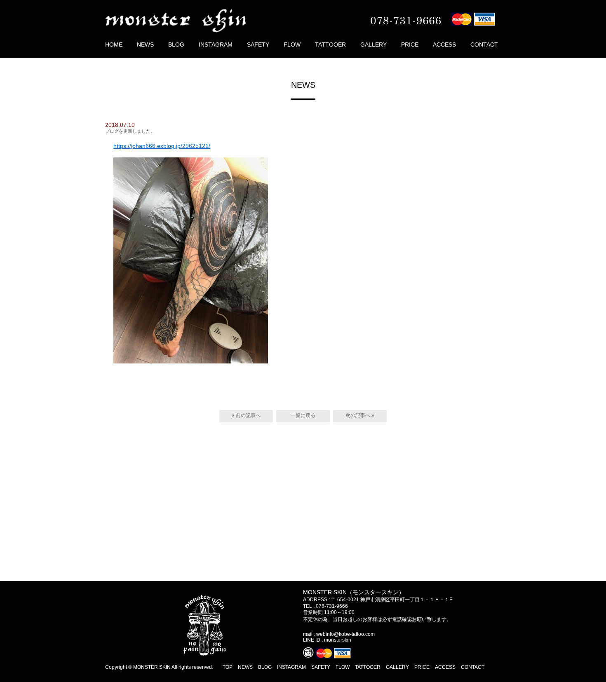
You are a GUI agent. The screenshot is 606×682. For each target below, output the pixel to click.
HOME (113, 44)
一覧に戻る (303, 415)
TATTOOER (330, 44)
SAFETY (258, 44)
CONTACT (484, 44)
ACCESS (444, 44)
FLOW (292, 44)
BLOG (176, 44)
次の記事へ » (359, 415)
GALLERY (373, 44)
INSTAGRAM (216, 44)
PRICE (409, 44)
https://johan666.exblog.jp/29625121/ (161, 146)
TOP (228, 667)
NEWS (145, 44)
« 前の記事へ (246, 415)
